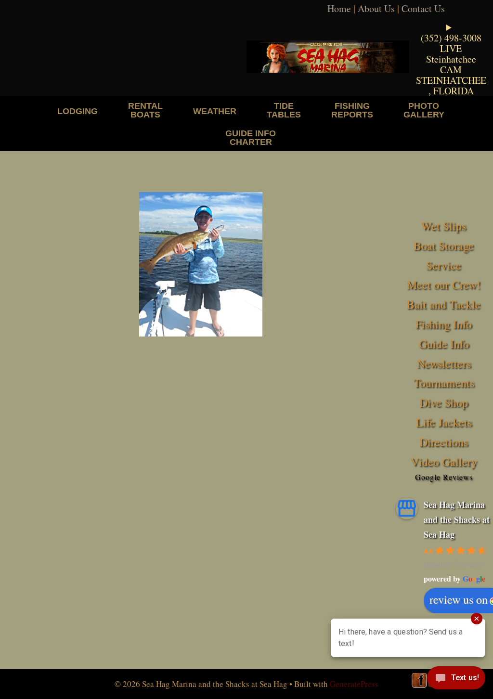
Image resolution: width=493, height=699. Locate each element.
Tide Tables (284, 110)
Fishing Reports (352, 110)
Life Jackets (444, 422)
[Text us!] (456, 679)
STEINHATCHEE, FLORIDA (451, 85)
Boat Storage (444, 245)
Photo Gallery (423, 110)
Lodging (77, 111)
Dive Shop (443, 402)
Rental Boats (145, 110)
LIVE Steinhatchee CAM (451, 59)
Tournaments (444, 382)
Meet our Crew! (443, 284)
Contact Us (423, 8)
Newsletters (444, 363)
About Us (376, 8)
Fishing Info (443, 324)
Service (443, 265)
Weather (214, 111)
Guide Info (444, 343)
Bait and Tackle (443, 304)
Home (339, 8)
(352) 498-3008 (451, 37)
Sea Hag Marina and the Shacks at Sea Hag (457, 519)
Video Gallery (444, 461)
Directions (443, 442)
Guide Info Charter (250, 137)
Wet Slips (443, 225)
